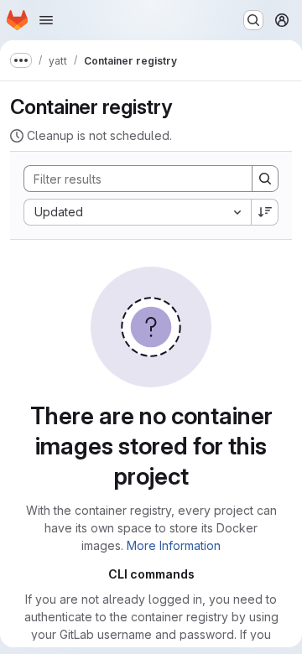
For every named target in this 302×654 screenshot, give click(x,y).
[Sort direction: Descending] (265, 212)
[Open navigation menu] (46, 20)
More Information (174, 545)
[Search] (265, 178)
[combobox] (137, 212)
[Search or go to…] (253, 20)
